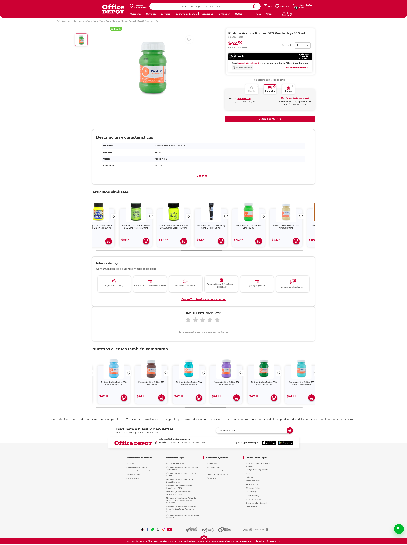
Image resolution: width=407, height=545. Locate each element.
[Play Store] (285, 443)
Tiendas (257, 14)
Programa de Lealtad (186, 14)
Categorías (135, 14)
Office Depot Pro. (250, 102)
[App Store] (269, 443)
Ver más (202, 175)
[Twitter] (158, 529)
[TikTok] (142, 529)
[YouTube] (169, 529)
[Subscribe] (290, 430)
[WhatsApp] (153, 529)
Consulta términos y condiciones (203, 299)
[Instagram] (163, 529)
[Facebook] (147, 529)
